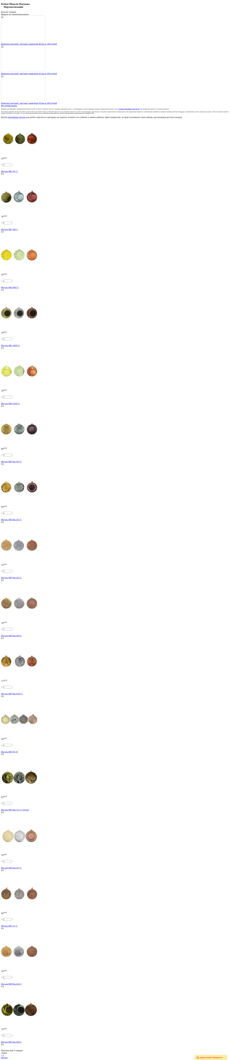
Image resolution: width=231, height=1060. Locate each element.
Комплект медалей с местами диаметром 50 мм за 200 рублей (29, 103)
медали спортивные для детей (129, 109)
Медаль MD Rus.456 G (11, 636)
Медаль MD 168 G (9, 229)
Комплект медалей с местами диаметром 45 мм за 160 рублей (29, 73)
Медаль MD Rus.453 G (11, 520)
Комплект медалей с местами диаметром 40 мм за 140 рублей (29, 44)
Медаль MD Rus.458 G (11, 1042)
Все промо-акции (9, 105)
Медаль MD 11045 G (10, 403)
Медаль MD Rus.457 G (11, 868)
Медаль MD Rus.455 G (11, 578)
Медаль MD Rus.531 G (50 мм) (15, 810)
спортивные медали (16, 117)
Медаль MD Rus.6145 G (12, 694)
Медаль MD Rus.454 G (11, 984)
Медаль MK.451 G (9, 171)
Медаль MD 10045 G (10, 345)
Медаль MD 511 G (9, 926)
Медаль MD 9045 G (10, 287)
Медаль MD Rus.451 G (11, 461)
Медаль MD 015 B (9, 752)
